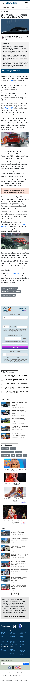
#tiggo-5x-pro (12, 288)
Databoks (22, 651)
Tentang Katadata (9, 672)
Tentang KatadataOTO (10, 616)
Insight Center (23, 650)
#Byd (25, 455)
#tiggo (18, 291)
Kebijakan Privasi (17, 675)
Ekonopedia (3, 640)
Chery (11, 81)
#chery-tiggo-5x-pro (8, 291)
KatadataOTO (23, 654)
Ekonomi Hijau (13, 640)
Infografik (22, 641)
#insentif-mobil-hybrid (8, 295)
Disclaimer (24, 675)
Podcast (12, 653)
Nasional (3, 632)
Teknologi (22, 637)
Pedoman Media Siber (7, 675)
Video (11, 646)
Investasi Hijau (13, 644)
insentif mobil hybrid (14, 273)
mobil (6, 11)
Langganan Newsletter (7, 660)
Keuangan (12, 633)
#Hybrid (19, 455)
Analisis (21, 642)
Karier (22, 672)
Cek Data (22, 644)
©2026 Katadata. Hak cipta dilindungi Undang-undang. (14, 680)
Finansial (12, 630)
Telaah (2, 648)
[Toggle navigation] (27, 7)
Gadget (21, 636)
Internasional (4, 635)
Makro (11, 632)
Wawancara (3, 650)
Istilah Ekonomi (4, 644)
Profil (2, 642)
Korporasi (12, 636)
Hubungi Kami (21, 616)
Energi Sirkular (13, 642)
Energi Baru (12, 641)
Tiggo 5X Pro (9, 108)
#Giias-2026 (5, 448)
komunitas (5, 562)
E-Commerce (23, 632)
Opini (2, 649)
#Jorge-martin (5, 455)
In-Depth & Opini (4, 646)
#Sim (13, 455)
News (11, 648)
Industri (2, 633)
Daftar (25, 663)
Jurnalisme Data (23, 640)
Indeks (15, 593)
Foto (11, 652)
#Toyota (13, 448)
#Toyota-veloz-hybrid (7, 452)
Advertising (17, 672)
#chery (4, 288)
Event (21, 653)
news (3, 411)
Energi (2, 636)
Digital (21, 630)
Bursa (11, 635)
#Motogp (18, 452)
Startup (21, 635)
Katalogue (12, 650)
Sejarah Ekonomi (4, 641)
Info (20, 646)
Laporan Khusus (4, 652)
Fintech (21, 633)
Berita (2, 630)
